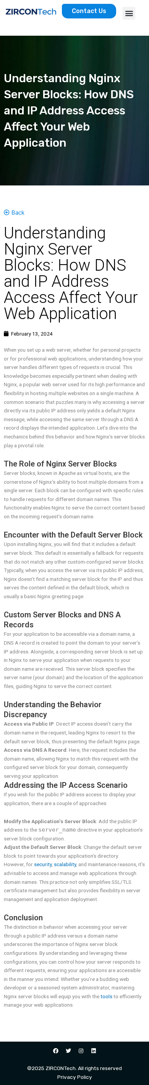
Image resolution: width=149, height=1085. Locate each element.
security (43, 864)
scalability (65, 864)
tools (106, 996)
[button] (129, 13)
